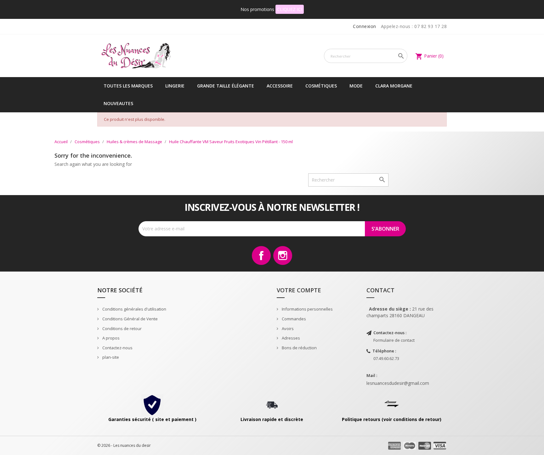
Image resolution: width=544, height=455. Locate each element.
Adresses (290, 338)
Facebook (261, 255)
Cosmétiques (321, 86)
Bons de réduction (299, 348)
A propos (110, 338)
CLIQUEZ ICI (289, 9)
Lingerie (174, 86)
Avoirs (287, 328)
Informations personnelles (307, 309)
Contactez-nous (117, 348)
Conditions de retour (121, 328)
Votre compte (299, 290)
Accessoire (280, 86)
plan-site (110, 357)
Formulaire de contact (394, 340)
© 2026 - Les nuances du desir (124, 445)
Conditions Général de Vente (129, 319)
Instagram (282, 255)
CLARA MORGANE (393, 86)
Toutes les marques (128, 86)
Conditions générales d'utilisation (133, 309)
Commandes (293, 319)
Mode (356, 86)
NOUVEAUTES (118, 103)
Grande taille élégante (225, 86)
